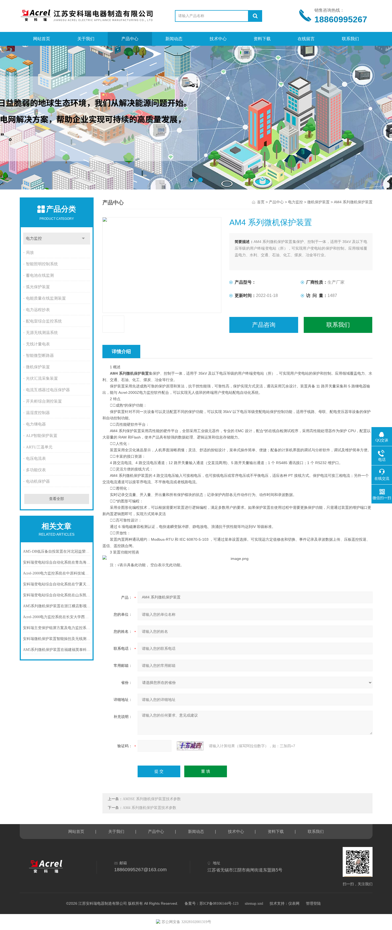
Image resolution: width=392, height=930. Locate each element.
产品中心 (129, 38)
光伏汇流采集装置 (42, 378)
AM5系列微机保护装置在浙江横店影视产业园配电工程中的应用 (57, 606)
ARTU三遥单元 (39, 447)
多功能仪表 (36, 470)
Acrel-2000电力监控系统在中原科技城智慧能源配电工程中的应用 (57, 573)
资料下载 (262, 38)
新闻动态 (173, 38)
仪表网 (293, 904)
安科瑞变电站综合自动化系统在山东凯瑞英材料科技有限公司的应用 (57, 595)
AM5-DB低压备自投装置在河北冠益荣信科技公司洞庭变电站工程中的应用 (57, 551)
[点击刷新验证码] (190, 745)
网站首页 (41, 38)
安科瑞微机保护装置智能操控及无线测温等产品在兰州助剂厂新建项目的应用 (57, 639)
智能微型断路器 (40, 355)
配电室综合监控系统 (44, 321)
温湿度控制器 (38, 413)
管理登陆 (313, 904)
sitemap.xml (254, 904)
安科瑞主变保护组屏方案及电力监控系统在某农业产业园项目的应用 (57, 628)
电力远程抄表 (38, 310)
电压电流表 (36, 458)
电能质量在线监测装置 (46, 298)
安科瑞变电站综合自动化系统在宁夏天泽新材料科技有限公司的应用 (57, 584)
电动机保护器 (38, 481)
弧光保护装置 (38, 287)
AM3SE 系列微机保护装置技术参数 (152, 799)
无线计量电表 (38, 344)
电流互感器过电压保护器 (48, 390)
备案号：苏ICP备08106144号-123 (211, 904)
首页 (261, 202)
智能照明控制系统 (42, 264)
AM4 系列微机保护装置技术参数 (149, 808)
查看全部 (56, 499)
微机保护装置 (38, 367)
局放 (30, 252)
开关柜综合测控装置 (44, 401)
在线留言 (306, 38)
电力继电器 (36, 424)
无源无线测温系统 (42, 332)
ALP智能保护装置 (41, 435)
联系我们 (350, 38)
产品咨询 (263, 324)
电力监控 (34, 238)
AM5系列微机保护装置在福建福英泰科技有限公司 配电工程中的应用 (57, 650)
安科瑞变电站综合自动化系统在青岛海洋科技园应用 (57, 562)
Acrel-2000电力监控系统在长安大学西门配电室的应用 (57, 617)
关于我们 (85, 38)
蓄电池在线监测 (40, 275)
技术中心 (218, 38)
